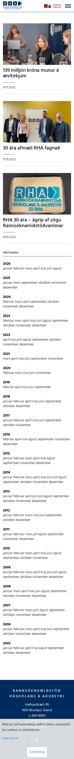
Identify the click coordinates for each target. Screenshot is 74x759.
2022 (6, 335)
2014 (6, 472)
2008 (7, 586)
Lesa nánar (10, 738)
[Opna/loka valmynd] (68, 6)
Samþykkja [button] (37, 752)
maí (43, 268)
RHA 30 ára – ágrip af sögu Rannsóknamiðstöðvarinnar (33, 223)
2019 (6, 382)
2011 (6, 529)
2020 (6, 368)
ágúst (57, 268)
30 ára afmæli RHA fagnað (31, 148)
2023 (6, 316)
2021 (6, 354)
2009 (7, 567)
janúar (8, 268)
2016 (6, 435)
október (44, 283)
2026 (6, 264)
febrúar (19, 268)
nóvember (58, 283)
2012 (6, 510)
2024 (6, 297)
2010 (6, 548)
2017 (6, 416)
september (29, 283)
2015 (6, 454)
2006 (7, 624)
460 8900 (38, 716)
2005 (6, 643)
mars (29, 268)
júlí (55, 477)
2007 (6, 605)
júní (50, 268)
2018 (6, 397)
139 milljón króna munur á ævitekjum (31, 73)
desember (10, 287)
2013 (6, 491)
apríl (36, 268)
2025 (6, 278)
